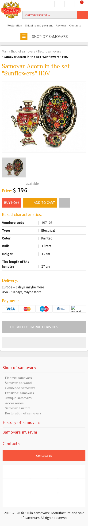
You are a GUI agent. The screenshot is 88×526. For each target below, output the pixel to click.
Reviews (61, 25)
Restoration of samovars (23, 413)
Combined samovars (20, 388)
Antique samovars (18, 398)
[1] (4, 183)
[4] (15, 183)
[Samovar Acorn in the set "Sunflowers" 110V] (44, 116)
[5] (19, 183)
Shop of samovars (49, 37)
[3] (11, 183)
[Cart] (79, 4)
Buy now (11, 202)
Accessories (14, 403)
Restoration (15, 25)
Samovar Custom (17, 408)
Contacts (75, 25)
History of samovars (21, 422)
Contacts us (44, 455)
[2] (7, 183)
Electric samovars (18, 378)
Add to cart (44, 202)
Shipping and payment (39, 25)
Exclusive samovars (19, 393)
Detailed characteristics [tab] (34, 327)
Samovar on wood (18, 383)
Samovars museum (20, 432)
